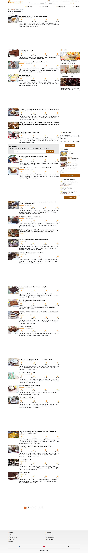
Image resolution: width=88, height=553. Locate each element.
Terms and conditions (51, 537)
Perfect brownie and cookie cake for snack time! (35, 168)
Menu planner (69, 145)
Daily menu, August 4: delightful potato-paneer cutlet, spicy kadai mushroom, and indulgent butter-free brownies (38, 230)
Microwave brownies (26, 397)
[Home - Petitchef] (9, 9)
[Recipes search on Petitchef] (71, 3)
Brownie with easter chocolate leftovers (32, 300)
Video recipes (12, 534)
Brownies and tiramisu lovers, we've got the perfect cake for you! (38, 312)
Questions (61, 6)
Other (76, 6)
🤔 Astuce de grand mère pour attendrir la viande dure (67, 187)
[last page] (42, 507)
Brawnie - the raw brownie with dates (31, 253)
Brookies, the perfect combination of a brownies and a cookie (39, 109)
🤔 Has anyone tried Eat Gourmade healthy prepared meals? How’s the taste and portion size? (69, 183)
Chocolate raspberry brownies (29, 132)
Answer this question (64, 185)
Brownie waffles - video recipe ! (29, 385)
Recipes (29, 6)
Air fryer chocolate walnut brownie (30, 217)
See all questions (75, 195)
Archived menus (68, 168)
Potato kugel (70, 153)
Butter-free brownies (26, 50)
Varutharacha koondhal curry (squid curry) (73, 159)
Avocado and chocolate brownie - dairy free (33, 287)
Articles (44, 6)
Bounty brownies (24, 472)
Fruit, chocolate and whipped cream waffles (73, 164)
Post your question (71, 197)
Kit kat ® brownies (25, 326)
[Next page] (39, 507)
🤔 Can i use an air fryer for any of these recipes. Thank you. (68, 192)
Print (76, 168)
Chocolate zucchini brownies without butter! (33, 156)
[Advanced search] (74, 3)
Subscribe (49, 151)
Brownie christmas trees (27, 372)
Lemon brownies (24, 75)
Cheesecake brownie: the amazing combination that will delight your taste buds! (37, 202)
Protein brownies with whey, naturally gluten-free (35, 446)
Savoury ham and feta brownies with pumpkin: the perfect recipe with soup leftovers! (38, 432)
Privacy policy (49, 534)
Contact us (48, 532)
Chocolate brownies (25, 459)
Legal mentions (49, 539)
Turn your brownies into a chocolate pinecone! (34, 62)
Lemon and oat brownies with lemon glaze (33, 16)
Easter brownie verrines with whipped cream (33, 239)
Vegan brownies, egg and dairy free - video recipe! (35, 359)
